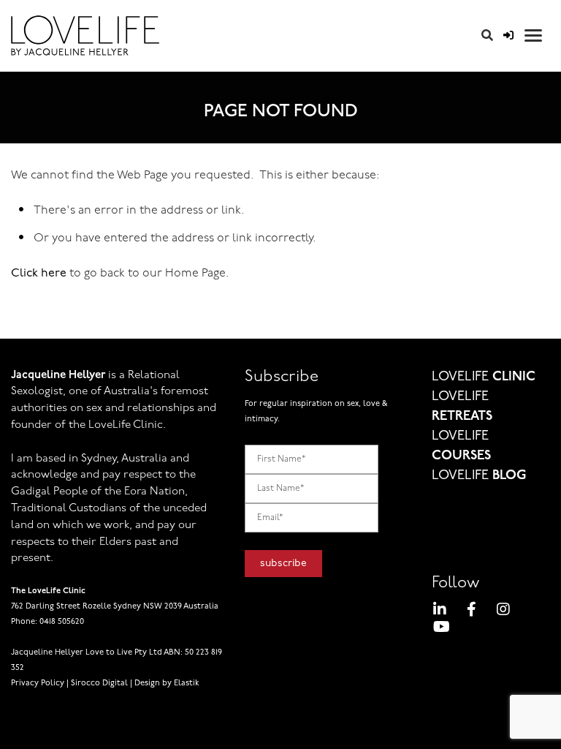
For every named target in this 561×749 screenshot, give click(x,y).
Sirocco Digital (99, 684)
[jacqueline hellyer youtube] (441, 629)
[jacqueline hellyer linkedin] (439, 611)
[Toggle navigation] (533, 35)
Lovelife (483, 377)
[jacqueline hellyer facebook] (471, 611)
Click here (38, 273)
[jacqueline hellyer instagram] (503, 611)
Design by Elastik (166, 684)
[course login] (508, 36)
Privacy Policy (37, 684)
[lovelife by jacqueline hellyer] (204, 35)
